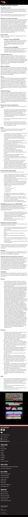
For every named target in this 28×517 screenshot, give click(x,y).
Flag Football (3, 448)
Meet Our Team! (4, 493)
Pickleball (3, 457)
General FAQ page (5, 477)
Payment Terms (5, 252)
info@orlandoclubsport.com (5, 434)
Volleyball (3, 455)
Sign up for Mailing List (5, 484)
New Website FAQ (4, 486)
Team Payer (3, 482)
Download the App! (5, 475)
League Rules (4, 479)
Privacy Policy (4, 79)
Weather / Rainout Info (5, 473)
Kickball (2, 450)
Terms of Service (3, 512)
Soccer (2, 452)
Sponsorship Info (4, 498)
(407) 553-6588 (4, 439)
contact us (7, 199)
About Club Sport (4, 491)
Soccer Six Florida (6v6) (6, 468)
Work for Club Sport (5, 495)
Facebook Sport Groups (6, 500)
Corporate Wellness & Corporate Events (9, 466)
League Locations (4, 461)
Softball (2, 454)
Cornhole (3, 446)
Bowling (2, 459)
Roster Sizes (3, 480)
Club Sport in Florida (5, 497)
